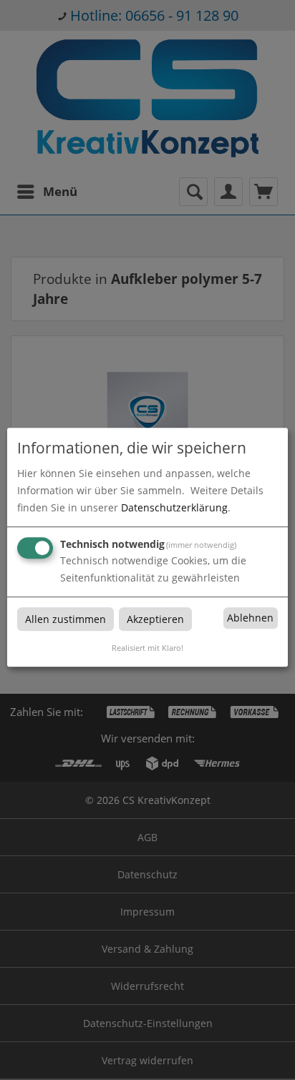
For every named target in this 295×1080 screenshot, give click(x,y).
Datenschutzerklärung (174, 507)
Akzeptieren (155, 619)
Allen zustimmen (65, 619)
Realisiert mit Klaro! (147, 647)
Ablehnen (250, 618)
